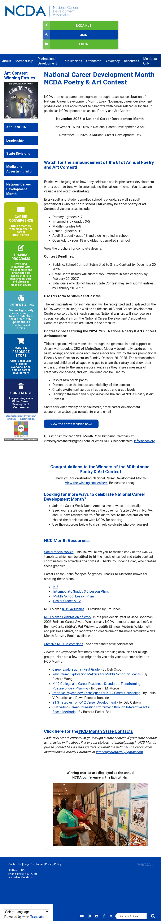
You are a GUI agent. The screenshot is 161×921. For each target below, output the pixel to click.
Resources (131, 61)
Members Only (150, 61)
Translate (37, 916)
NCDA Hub (83, 26)
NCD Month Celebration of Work (67, 617)
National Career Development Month (18, 206)
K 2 (55, 587)
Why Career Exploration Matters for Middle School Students (96, 674)
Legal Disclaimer (33, 864)
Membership (24, 61)
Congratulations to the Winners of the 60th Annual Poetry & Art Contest (100, 469)
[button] (6, 109)
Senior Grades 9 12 (67, 601)
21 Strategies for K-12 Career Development (84, 702)
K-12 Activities (73, 609)
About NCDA (16, 145)
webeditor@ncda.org (21, 877)
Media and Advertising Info (19, 186)
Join (83, 35)
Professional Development (47, 61)
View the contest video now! (71, 424)
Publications (73, 61)
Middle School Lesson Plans (74, 596)
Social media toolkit (59, 552)
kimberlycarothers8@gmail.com (119, 752)
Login (83, 44)
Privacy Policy (53, 864)
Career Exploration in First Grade (76, 669)
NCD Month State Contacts (106, 731)
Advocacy (112, 61)
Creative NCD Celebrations (63, 644)
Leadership (15, 158)
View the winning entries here (86, 483)
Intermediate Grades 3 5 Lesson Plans (81, 591)
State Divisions (18, 171)
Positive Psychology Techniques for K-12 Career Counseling (96, 693)
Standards (93, 61)
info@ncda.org (144, 441)
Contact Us (15, 864)
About (6, 61)
